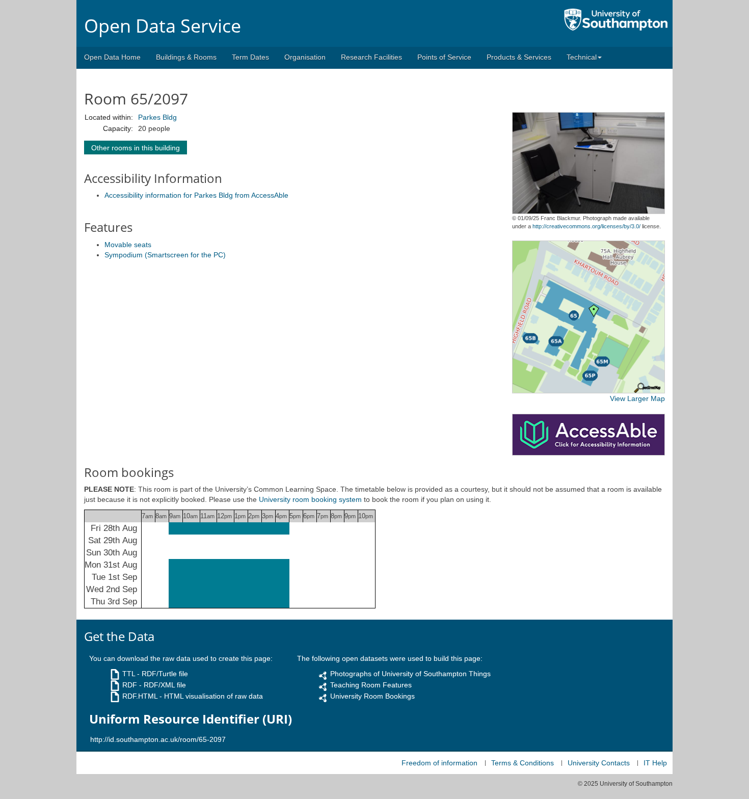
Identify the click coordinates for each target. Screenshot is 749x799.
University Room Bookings (372, 696)
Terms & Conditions (522, 763)
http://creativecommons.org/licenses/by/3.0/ (586, 226)
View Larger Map (637, 398)
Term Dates (250, 57)
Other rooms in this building (135, 148)
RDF (129, 685)
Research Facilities (371, 57)
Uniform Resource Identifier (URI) (190, 719)
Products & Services (519, 57)
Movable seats (127, 245)
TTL (128, 674)
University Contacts (599, 763)
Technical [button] (582, 57)
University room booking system (310, 499)
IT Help (655, 763)
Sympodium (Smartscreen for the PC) (165, 255)
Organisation (305, 57)
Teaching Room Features (371, 685)
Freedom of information (439, 763)
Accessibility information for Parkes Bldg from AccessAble (196, 195)
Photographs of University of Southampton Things (410, 674)
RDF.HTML (139, 696)
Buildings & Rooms (186, 57)
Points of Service (444, 57)
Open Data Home (112, 57)
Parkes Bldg (157, 117)
